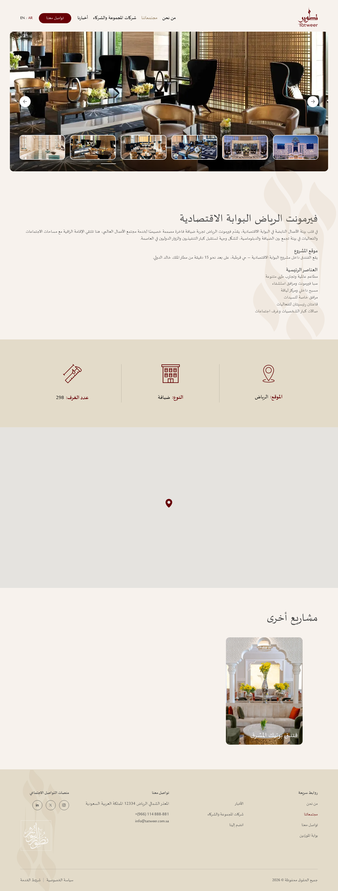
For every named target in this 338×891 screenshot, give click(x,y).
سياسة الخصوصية (60, 880)
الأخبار (239, 803)
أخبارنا (82, 18)
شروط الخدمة (30, 880)
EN (22, 18)
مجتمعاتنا (149, 18)
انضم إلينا (236, 825)
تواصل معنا (55, 18)
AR (30, 18)
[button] (169, 503)
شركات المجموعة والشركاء (114, 18)
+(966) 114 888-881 (152, 814)
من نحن (169, 18)
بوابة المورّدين (309, 835)
